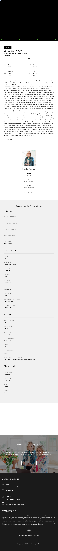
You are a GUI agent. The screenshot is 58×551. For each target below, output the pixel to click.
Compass (4, 517)
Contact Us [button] (29, 463)
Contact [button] (10, 139)
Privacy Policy (36, 544)
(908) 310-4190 (10, 490)
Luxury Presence (33, 535)
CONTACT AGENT (29, 192)
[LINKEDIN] (29, 530)
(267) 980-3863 (29, 181)
